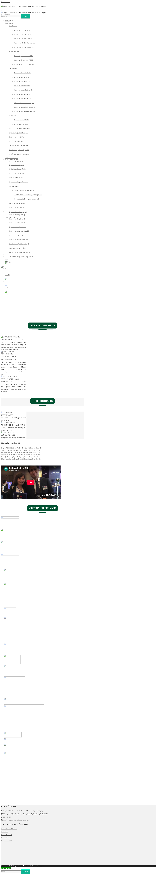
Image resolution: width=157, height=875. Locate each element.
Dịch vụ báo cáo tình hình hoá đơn (24, 43)
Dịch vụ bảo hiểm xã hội (16, 141)
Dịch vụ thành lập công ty (17, 222)
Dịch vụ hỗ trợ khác (6, 841)
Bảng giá (7, 262)
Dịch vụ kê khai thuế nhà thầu (23, 39)
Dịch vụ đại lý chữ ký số (16, 137)
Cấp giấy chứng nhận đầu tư (17, 248)
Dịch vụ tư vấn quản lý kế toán (18, 182)
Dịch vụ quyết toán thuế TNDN (23, 56)
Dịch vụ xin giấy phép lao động (19, 239)
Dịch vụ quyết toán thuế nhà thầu (24, 64)
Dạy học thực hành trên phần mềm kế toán (26, 199)
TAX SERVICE (7, 415)
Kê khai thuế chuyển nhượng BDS (24, 47)
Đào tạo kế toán (14, 186)
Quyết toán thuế (14, 51)
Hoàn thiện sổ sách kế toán (17, 169)
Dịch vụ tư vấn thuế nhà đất (22, 94)
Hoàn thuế (12, 115)
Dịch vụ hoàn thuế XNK (21, 124)
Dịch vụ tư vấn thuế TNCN (22, 81)
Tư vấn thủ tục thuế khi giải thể (19, 150)
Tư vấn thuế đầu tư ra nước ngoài (24, 103)
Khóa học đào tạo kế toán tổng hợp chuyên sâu (28, 195)
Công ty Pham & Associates (20, 866)
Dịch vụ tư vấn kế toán (16, 177)
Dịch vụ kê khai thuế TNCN (22, 34)
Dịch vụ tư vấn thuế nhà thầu (22, 98)
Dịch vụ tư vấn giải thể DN (17, 227)
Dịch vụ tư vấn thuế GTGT (22, 77)
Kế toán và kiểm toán (11, 159)
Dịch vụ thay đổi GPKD (16, 235)
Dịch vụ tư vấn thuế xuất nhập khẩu (24, 111)
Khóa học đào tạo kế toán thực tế (24, 190)
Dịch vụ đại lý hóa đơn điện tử (18, 133)
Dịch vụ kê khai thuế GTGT (22, 30)
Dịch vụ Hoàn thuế (6, 835)
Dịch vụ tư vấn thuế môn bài (22, 73)
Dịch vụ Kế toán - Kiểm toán (9, 829)
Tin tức (7, 268)
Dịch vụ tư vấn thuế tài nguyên (23, 90)
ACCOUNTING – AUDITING (13, 425)
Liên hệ (7, 275)
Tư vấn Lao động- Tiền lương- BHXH (21, 257)
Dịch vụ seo (40, 866)
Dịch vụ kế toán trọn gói (16, 165)
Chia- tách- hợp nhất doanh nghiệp (19, 252)
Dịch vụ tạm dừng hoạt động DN (19, 231)
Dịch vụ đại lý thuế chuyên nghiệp (19, 128)
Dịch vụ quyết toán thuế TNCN (23, 60)
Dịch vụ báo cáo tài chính (17, 173)
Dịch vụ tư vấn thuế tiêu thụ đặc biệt (25, 107)
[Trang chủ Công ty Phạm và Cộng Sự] (23, 6)
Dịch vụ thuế (9, 20)
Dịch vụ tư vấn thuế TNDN (22, 86)
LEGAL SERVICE (8, 435)
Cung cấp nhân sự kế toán (17, 203)
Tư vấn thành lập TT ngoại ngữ (19, 244)
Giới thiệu (8, 14)
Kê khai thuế (13, 26)
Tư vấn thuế (13, 68)
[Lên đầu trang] (13, 868)
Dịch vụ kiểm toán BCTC (17, 207)
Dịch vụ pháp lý (10, 217)
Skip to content (5, 2)
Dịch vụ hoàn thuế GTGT (21, 120)
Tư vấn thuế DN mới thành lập (18, 145)
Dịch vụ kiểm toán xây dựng (18, 212)
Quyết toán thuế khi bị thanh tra (19, 154)
